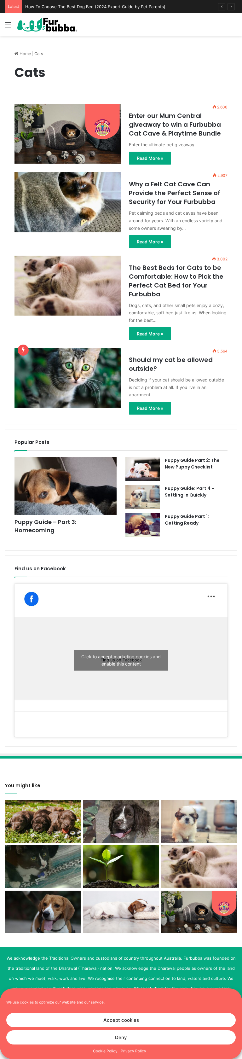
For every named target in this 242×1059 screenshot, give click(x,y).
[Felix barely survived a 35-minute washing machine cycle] (43, 866)
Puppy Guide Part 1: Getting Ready (187, 519)
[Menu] (8, 27)
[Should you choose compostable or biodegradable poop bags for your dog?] (121, 866)
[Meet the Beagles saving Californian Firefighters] (43, 912)
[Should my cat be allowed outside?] (67, 378)
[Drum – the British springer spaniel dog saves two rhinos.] (121, 821)
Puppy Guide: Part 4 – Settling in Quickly (190, 491)
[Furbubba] (47, 25)
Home (24, 53)
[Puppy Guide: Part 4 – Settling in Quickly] (142, 497)
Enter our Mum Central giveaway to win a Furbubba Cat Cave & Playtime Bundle (175, 124)
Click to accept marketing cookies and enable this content (121, 660)
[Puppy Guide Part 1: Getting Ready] (142, 525)
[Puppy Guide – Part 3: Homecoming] (65, 486)
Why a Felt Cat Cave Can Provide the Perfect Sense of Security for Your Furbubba (106, 6)
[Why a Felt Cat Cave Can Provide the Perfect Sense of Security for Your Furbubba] (67, 202)
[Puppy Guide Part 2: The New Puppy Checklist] (142, 469)
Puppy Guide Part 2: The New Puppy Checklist (192, 463)
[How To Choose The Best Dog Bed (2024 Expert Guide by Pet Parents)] (121, 912)
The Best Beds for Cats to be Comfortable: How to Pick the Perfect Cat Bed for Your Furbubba (176, 281)
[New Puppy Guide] (43, 821)
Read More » (150, 158)
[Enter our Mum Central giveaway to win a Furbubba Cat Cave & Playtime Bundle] (67, 134)
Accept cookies (121, 1020)
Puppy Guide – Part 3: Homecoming (45, 526)
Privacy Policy (133, 1051)
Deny (121, 1037)
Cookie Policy (105, 1051)
